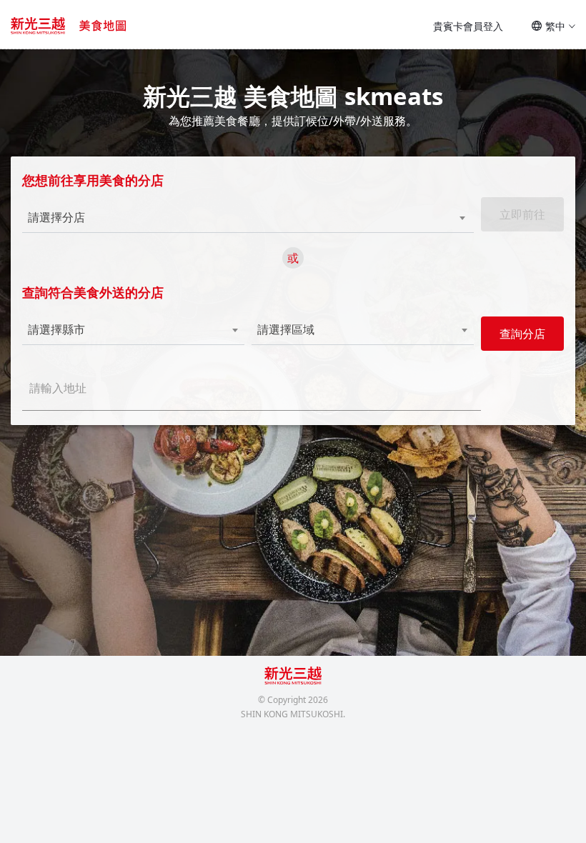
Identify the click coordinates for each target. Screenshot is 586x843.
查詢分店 (522, 333)
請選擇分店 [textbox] (56, 217)
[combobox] (225, 218)
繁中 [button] (555, 26)
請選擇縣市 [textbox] (56, 330)
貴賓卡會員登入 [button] (468, 26)
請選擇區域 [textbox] (285, 330)
